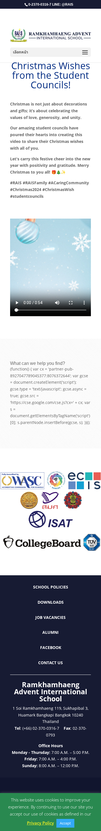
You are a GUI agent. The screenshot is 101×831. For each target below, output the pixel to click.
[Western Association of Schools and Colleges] (22, 487)
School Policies (50, 587)
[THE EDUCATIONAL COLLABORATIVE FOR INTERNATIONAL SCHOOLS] (84, 487)
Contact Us (50, 662)
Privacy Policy (40, 823)
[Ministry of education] (29, 507)
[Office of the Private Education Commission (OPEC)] (73, 507)
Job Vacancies (50, 617)
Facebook (50, 647)
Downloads (51, 602)
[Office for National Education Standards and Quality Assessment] (50, 507)
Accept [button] (65, 823)
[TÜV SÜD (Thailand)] (91, 549)
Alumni (50, 632)
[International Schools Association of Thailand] (50, 526)
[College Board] (42, 549)
